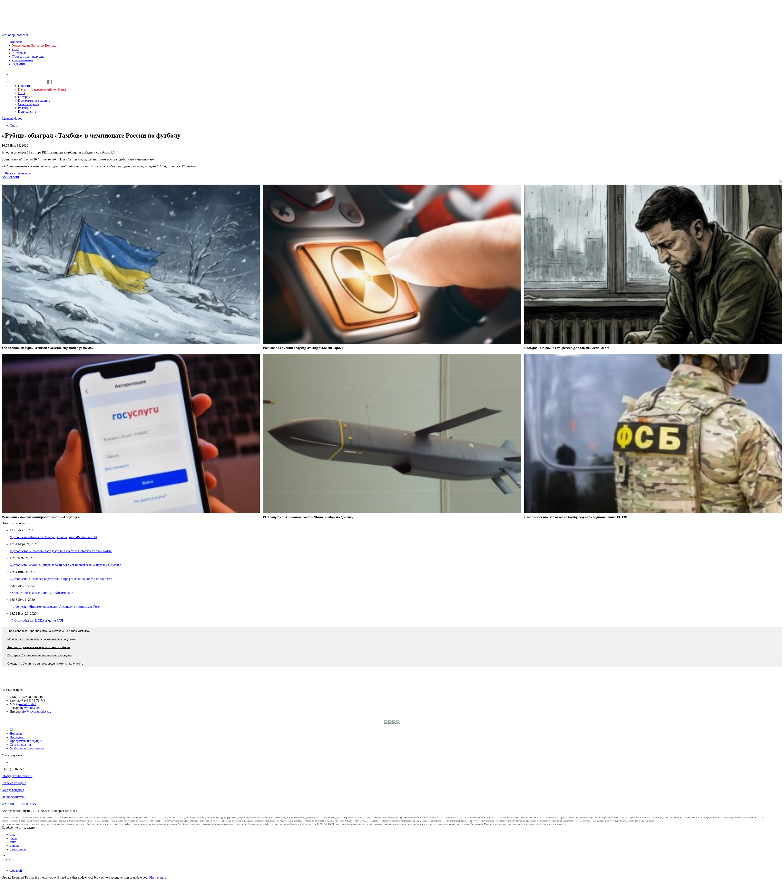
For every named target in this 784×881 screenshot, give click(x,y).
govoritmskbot (27, 704)
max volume (18, 849)
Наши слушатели (14, 797)
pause (13, 838)
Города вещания (13, 790)
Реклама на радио (14, 783)
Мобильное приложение (27, 748)
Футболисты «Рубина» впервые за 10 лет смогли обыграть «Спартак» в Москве (65, 565)
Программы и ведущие (28, 56)
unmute (14, 845)
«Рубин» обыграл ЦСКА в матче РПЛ (36, 620)
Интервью (19, 53)
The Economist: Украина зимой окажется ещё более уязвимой (48, 630)
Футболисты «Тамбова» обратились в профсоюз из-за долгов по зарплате (61, 579)
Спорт (14, 125)
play (12, 834)
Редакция (18, 64)
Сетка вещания (22, 60)
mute (13, 842)
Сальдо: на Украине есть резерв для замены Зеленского (45, 663)
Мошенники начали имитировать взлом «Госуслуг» (41, 639)
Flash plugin (157, 877)
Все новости (10, 177)
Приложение (27, 111)
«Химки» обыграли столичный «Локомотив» (41, 592)
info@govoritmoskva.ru (36, 711)
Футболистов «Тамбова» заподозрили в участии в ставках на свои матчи (61, 551)
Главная (7, 118)
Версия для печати (18, 173)
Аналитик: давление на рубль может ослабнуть (38, 647)
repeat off (16, 870)
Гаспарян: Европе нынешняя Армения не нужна (39, 655)
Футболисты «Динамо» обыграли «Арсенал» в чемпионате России (56, 606)
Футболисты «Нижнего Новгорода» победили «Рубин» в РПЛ (53, 537)
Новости (16, 42)
